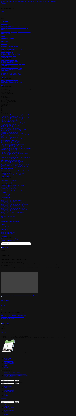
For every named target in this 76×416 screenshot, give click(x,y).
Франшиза (11, 1)
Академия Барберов (29, 1)
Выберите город (5, 1)
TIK (7, 332)
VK (5, 4)
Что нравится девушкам (32, 295)
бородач (11, 295)
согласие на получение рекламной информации (16, 375)
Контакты (53, 1)
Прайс (46, 1)
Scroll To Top (4, 398)
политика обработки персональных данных (15, 374)
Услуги (49, 1)
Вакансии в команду (19, 1)
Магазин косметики (40, 1)
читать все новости (5, 320)
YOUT (2, 4)
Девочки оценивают (18, 295)
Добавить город (5, 243)
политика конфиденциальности (12, 372)
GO (1, 5)
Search (16, 380)
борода (7, 295)
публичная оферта (8, 376)
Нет (3, 11)
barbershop (3, 295)
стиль (25, 295)
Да (1, 11)
